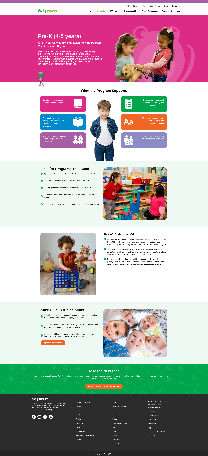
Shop (113, 427)
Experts (78, 439)
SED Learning (115, 11)
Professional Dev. (131, 11)
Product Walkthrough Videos (157, 432)
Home (91, 11)
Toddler (78, 419)
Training (114, 402)
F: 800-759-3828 (153, 415)
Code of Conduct (153, 419)
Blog (149, 428)
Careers (78, 406)
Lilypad (114, 435)
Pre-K (78, 427)
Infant (78, 415)
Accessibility (152, 423)
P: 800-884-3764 (153, 411)
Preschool (79, 423)
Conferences (116, 415)
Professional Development (85, 435)
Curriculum (101, 11)
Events (164, 11)
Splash (114, 411)
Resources (175, 11)
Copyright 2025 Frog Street (104, 454)
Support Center (153, 436)
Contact (114, 431)
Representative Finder (119, 423)
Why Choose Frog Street (84, 402)
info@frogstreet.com (155, 407)
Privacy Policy (116, 439)
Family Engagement (150, 11)
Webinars (115, 419)
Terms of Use (116, 444)
